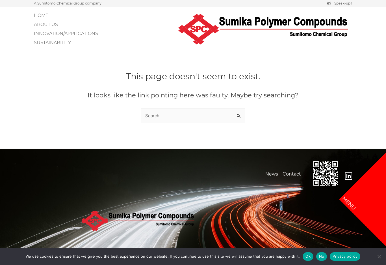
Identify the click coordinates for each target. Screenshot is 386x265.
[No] (379, 256)
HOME (41, 15)
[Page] (348, 176)
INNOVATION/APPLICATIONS (66, 33)
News (271, 174)
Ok (308, 256)
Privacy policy (345, 256)
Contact (292, 174)
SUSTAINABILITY (52, 42)
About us (46, 24)
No (321, 256)
